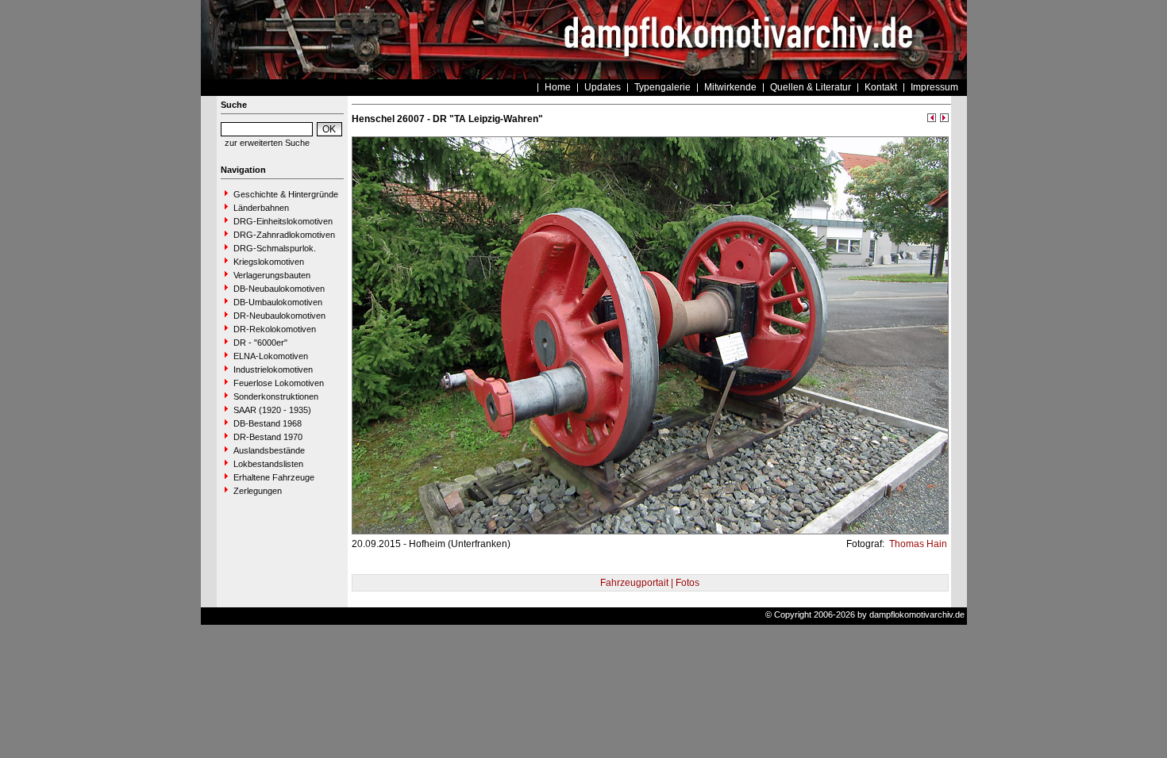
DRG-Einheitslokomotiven (283, 221)
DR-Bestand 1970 (267, 437)
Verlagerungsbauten (271, 275)
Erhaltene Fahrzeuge (273, 477)
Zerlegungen (257, 491)
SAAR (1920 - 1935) (272, 410)
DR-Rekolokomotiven (274, 329)
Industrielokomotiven (273, 369)
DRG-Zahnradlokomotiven (284, 234)
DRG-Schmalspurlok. (274, 248)
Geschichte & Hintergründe (285, 194)
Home (558, 87)
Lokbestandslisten (268, 464)
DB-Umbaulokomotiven (277, 302)
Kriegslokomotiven (268, 261)
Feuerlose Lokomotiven (278, 383)
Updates (602, 87)
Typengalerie (662, 87)
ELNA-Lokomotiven (270, 356)
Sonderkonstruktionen (275, 396)
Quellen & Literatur (810, 87)
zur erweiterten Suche (267, 142)
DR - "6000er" (260, 342)
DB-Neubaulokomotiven (279, 288)
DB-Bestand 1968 (267, 423)
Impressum (934, 87)
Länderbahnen (261, 207)
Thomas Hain (917, 543)
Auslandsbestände (269, 450)
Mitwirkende (730, 87)
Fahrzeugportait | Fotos (649, 582)
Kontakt (881, 87)
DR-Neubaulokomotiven (279, 315)
